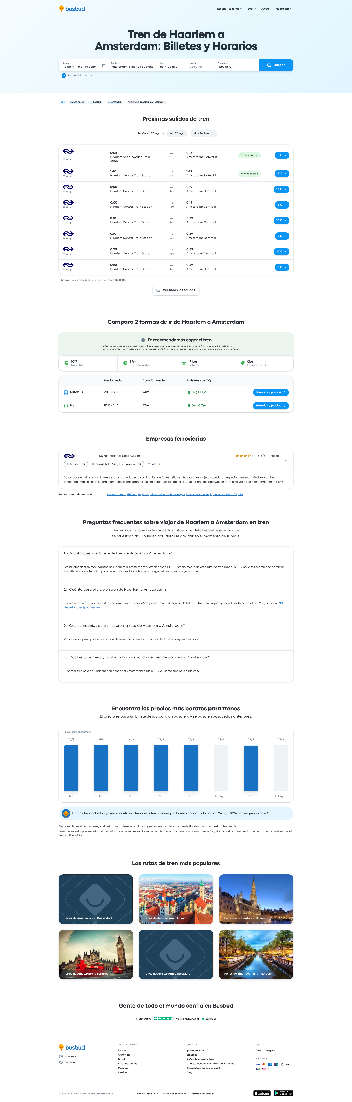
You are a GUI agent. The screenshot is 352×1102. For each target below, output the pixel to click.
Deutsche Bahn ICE (225, 494)
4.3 (139, 464)
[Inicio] (62, 102)
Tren (73, 405)
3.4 (160, 464)
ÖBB (240, 494)
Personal (74, 464)
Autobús (76, 392)
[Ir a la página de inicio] (72, 8)
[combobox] (79, 65)
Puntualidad (102, 464)
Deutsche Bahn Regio (199, 494)
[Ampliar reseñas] (285, 460)
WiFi (154, 464)
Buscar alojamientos (79, 75)
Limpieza (130, 464)
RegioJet (143, 494)
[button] (103, 65)
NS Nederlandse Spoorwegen (119, 456)
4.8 (83, 464)
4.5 (113, 464)
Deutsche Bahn (116, 494)
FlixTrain (132, 494)
